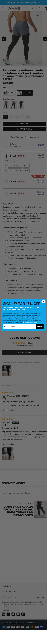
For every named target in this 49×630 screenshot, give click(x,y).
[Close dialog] (43, 301)
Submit (40, 326)
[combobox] (6, 326)
